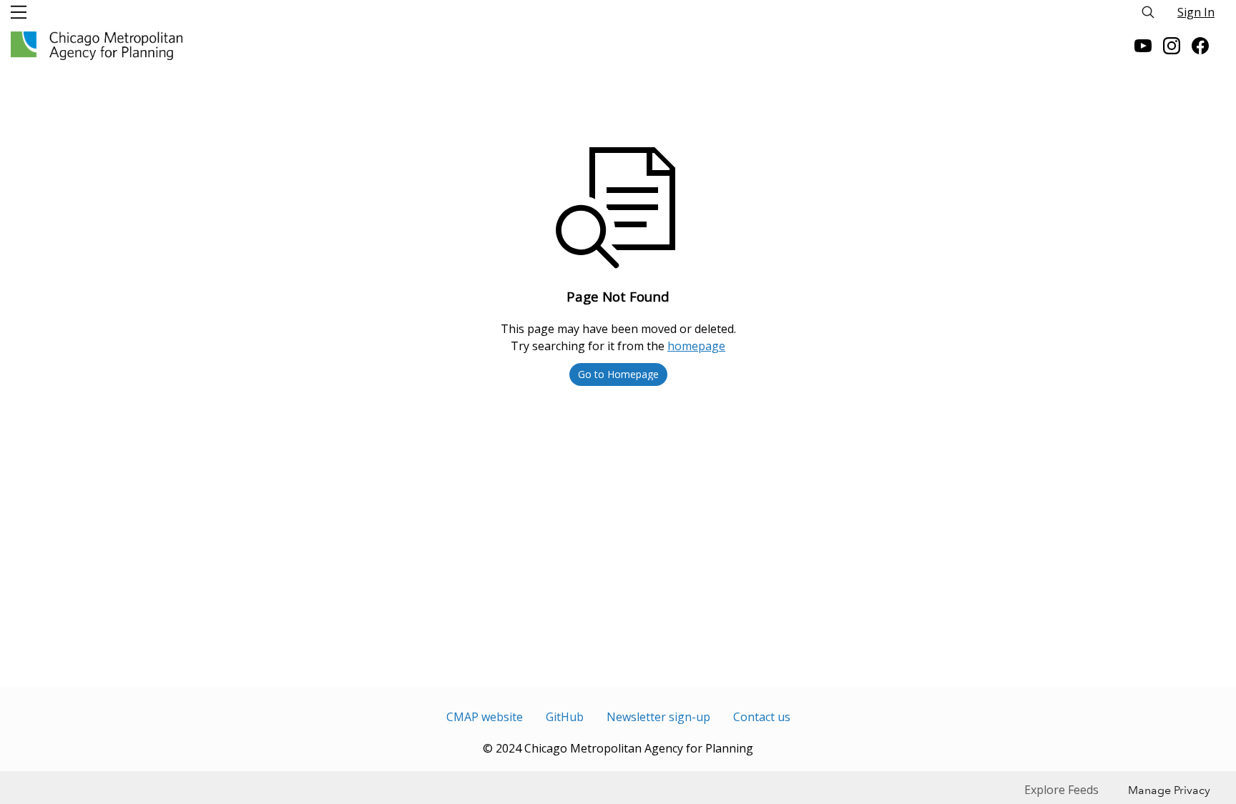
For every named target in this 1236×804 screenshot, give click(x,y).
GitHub (565, 717)
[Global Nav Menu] (18, 12)
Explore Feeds (1061, 790)
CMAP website (484, 717)
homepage (696, 346)
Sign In (1196, 12)
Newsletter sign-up (658, 717)
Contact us (761, 717)
